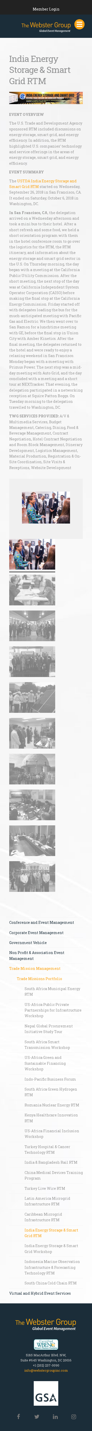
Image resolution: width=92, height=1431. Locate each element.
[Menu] (79, 24)
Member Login (46, 9)
